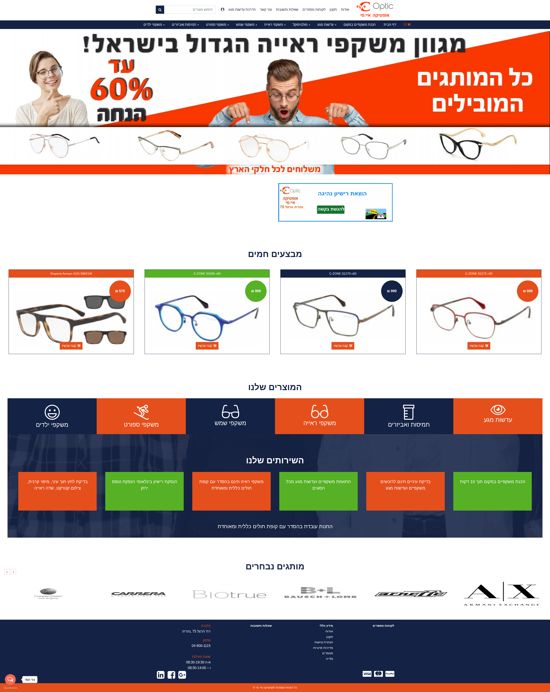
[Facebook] (171, 675)
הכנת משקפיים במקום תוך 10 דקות (492, 481)
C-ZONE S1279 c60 (478, 273)
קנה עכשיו (477, 346)
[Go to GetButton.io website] (10, 687)
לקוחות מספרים (313, 9)
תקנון (333, 9)
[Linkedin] (161, 675)
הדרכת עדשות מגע (242, 9)
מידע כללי (326, 625)
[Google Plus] (182, 675)
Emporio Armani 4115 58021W (207, 273)
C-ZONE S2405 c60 (343, 273)
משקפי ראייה (275, 24)
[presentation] (13, 571)
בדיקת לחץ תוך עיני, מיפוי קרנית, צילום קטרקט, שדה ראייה (57, 484)
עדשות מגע (326, 24)
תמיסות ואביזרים (185, 24)
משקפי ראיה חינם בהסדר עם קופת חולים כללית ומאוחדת (231, 484)
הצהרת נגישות (324, 642)
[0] (408, 24)
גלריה (329, 658)
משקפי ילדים (154, 24)
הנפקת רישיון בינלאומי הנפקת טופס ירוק (144, 484)
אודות (345, 9)
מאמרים (327, 653)
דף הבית (390, 24)
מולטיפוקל (301, 24)
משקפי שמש (246, 24)
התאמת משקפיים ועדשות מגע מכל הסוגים (318, 484)
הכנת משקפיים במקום (360, 24)
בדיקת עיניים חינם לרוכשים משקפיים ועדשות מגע (405, 484)
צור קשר (266, 9)
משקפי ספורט (217, 24)
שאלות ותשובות (287, 9)
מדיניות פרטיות (323, 647)
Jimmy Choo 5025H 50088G (71, 273)
